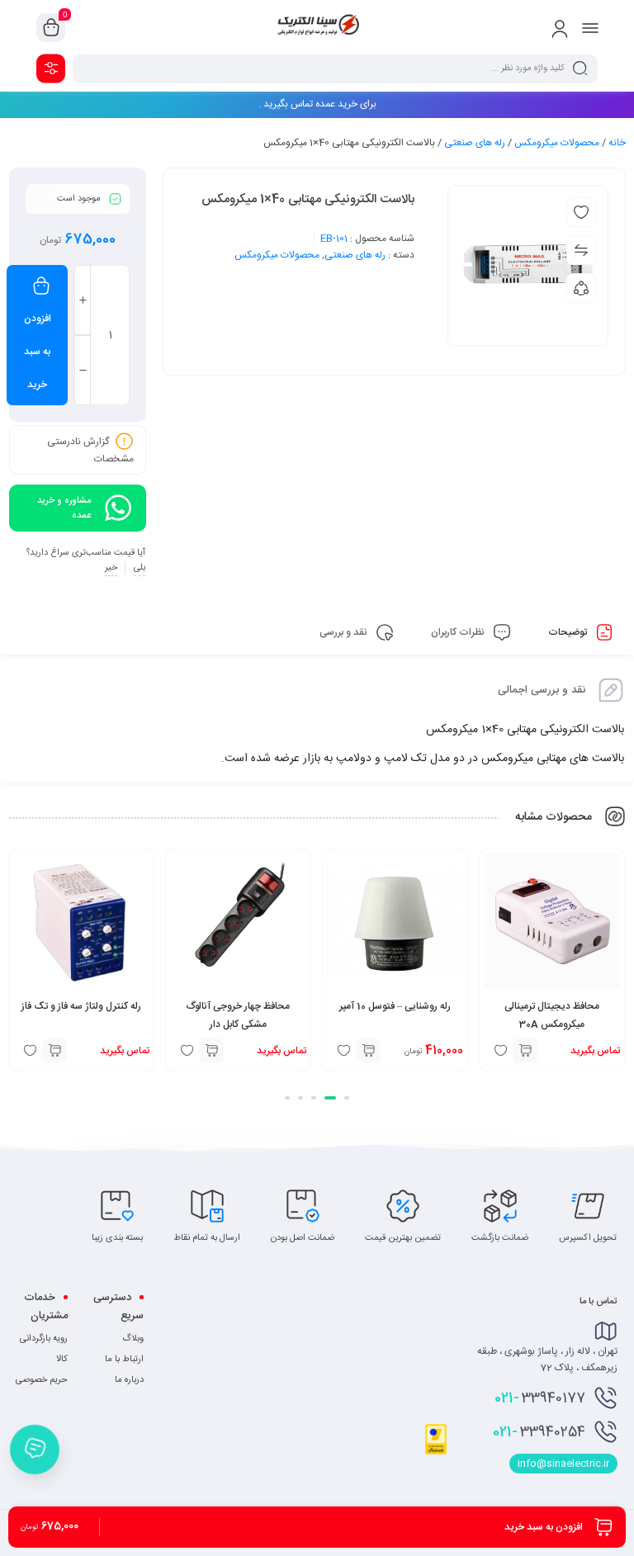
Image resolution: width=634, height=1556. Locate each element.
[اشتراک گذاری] (581, 288)
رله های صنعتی (474, 143)
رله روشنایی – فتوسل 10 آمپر (395, 1006)
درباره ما (129, 1380)
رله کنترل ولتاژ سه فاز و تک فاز (81, 1006)
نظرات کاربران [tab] (459, 632)
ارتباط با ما (124, 1359)
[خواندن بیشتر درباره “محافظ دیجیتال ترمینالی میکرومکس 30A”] (525, 1050)
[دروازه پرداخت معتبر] (436, 1452)
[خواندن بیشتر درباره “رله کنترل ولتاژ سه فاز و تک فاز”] (54, 1050)
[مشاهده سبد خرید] (51, 28)
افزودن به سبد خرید (37, 351)
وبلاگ (133, 1338)
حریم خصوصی (42, 1380)
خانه (617, 143)
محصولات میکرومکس (556, 143)
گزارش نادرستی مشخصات (90, 450)
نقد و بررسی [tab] (344, 632)
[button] (346, 1098)
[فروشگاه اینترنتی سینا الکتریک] (316, 27)
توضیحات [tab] (568, 632)
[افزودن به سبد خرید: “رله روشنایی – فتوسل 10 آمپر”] (368, 1050)
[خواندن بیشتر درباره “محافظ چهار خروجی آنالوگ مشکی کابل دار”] (211, 1050)
